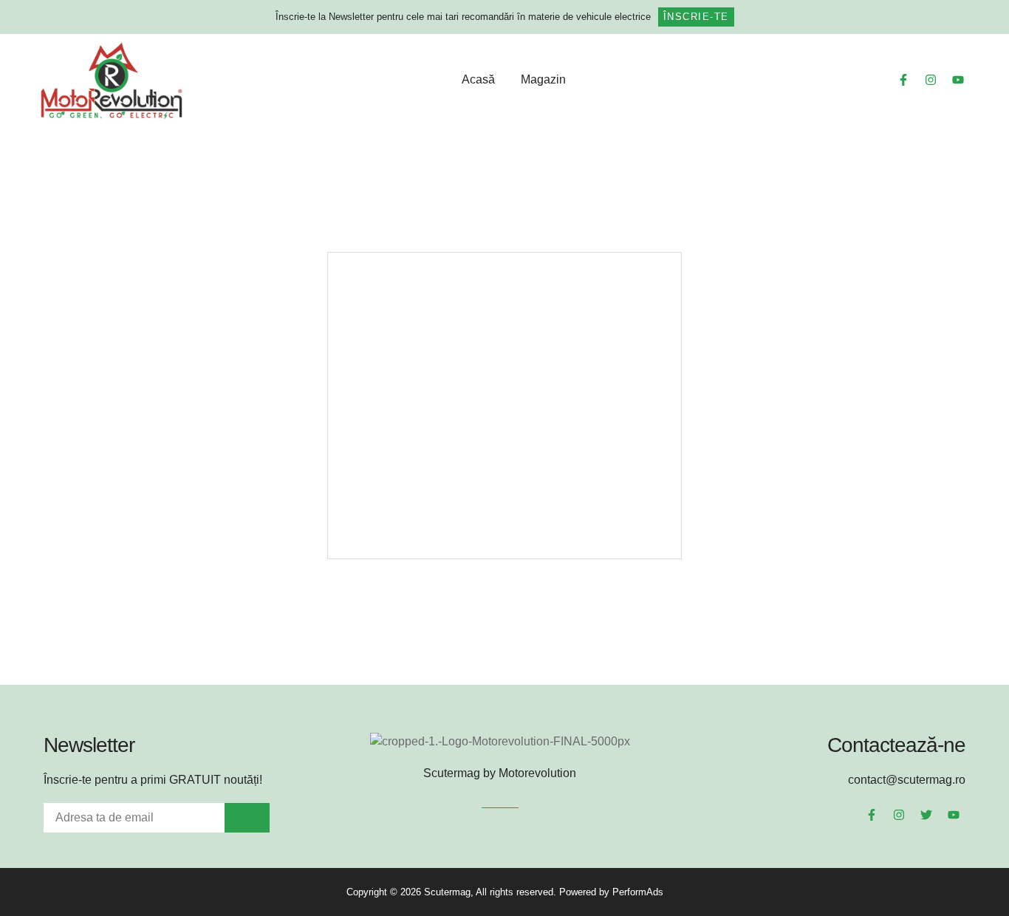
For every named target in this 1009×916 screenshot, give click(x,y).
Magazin (543, 79)
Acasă (478, 79)
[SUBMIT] (247, 818)
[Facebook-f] (903, 80)
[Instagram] (931, 80)
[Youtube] (958, 80)
